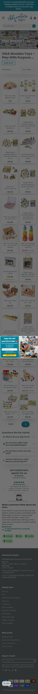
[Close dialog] (36, 337)
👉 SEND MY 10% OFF (9, 355)
